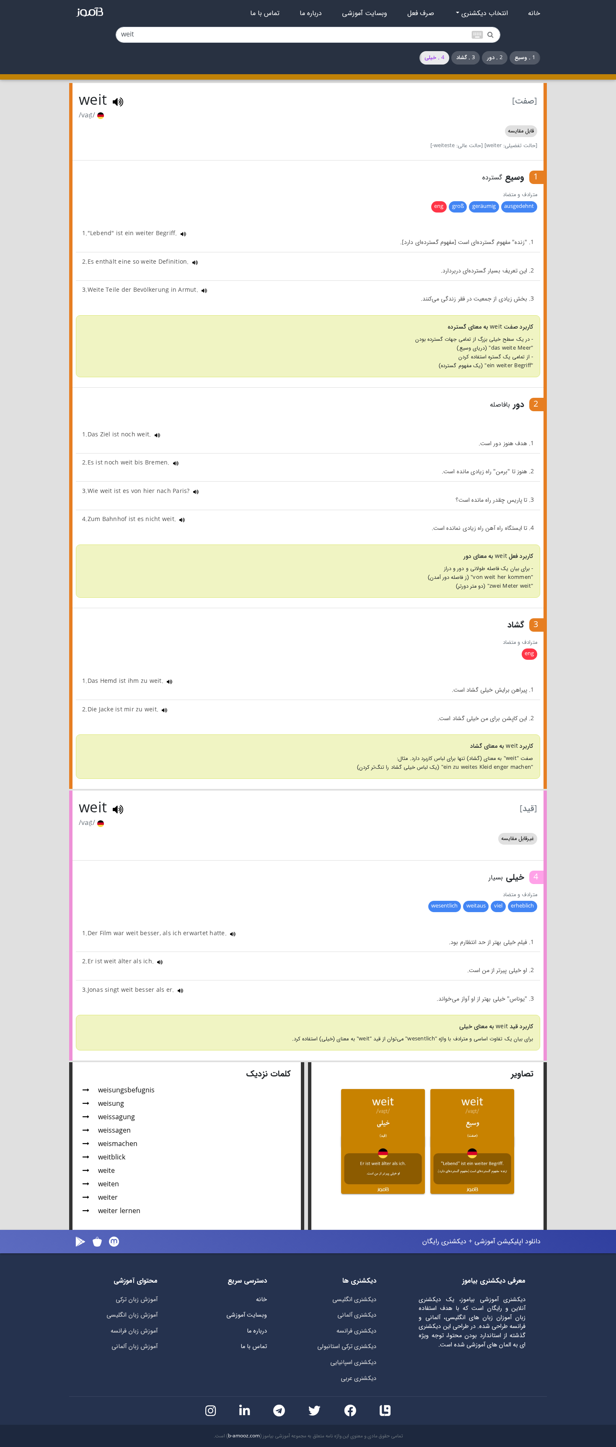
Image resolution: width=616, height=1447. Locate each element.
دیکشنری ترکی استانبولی (346, 1346)
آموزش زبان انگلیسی (132, 1315)
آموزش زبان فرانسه (134, 1331)
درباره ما (311, 13)
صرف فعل (420, 13)
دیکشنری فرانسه (356, 1331)
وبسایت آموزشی (364, 13)
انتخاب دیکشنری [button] (483, 13)
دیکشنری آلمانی (356, 1315)
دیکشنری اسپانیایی (353, 1362)
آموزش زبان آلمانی (134, 1346)
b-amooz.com (244, 1436)
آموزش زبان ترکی (137, 1299)
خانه (534, 13)
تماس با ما (265, 13)
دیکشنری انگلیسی (354, 1299)
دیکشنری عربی (358, 1378)
